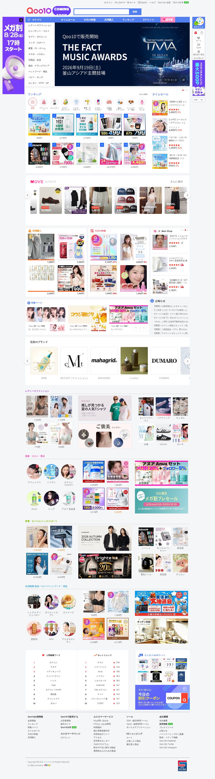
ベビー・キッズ (35, 77)
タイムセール (160, 94)
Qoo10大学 (178, 2)
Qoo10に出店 (164, 2)
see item (149, 399)
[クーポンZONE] (162, 697)
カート (133, 2)
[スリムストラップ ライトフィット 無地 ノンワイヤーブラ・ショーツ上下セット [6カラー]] (133, 250)
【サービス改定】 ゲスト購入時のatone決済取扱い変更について (171, 314)
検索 (135, 11)
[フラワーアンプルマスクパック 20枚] (71, 247)
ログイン (108, 2)
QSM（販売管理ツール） (137, 720)
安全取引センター (102, 741)
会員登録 (32, 720)
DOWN (202, 100)
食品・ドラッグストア (38, 65)
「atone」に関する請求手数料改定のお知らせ (171, 321)
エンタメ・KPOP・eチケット (41, 83)
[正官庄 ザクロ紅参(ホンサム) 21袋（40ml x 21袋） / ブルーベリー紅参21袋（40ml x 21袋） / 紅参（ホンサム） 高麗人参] (103, 278)
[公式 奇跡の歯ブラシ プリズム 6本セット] (103, 247)
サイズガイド (198, 58)
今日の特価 (100, 231)
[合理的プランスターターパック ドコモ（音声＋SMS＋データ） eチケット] (181, 676)
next (187, 195)
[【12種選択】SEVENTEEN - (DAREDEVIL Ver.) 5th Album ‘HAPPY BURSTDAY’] (156, 676)
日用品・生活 (34, 60)
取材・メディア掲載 (168, 737)
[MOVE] (167, 20)
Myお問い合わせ (101, 720)
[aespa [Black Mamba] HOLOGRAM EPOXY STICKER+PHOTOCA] (156, 664)
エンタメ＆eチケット (154, 655)
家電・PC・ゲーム (37, 48)
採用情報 (163, 724)
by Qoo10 (50, 181)
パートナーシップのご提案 (171, 734)
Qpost (144, 2)
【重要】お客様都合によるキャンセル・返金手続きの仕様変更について (171, 306)
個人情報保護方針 (102, 731)
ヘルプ (152, 2)
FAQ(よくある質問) (102, 724)
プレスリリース (166, 727)
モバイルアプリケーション (138, 727)
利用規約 (98, 727)
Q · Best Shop (165, 231)
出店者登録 (66, 720)
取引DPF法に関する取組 (104, 747)
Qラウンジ (65, 737)
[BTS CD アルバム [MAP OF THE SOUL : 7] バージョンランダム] (168, 664)
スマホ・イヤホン (36, 54)
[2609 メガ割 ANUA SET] (128, 314)
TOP (196, 100)
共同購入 (36, 231)
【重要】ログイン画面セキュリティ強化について (171, 325)
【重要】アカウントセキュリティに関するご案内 (171, 333)
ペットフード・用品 (37, 71)
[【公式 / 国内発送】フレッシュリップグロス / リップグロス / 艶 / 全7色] (133, 278)
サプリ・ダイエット (37, 36)
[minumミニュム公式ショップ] (46, 314)
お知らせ (160, 300)
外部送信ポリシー (102, 734)
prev (27, 195)
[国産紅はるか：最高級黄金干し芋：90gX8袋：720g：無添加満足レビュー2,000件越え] (41, 272)
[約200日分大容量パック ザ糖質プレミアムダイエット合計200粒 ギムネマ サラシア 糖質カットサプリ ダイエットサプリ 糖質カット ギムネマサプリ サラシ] (71, 278)
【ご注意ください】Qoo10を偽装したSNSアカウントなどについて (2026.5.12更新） (171, 310)
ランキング (34, 94)
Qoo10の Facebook (167, 741)
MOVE (36, 181)
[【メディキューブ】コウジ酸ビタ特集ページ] (87, 314)
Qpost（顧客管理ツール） (138, 724)
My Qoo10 (120, 2)
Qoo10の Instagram (168, 747)
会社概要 (163, 720)
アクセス (98, 737)
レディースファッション (39, 25)
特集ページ (36, 302)
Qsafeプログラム (101, 744)
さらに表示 (143, 94)
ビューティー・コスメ (38, 31)
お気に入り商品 (133, 741)
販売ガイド (66, 724)
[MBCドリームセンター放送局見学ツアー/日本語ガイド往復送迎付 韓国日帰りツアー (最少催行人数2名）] (181, 664)
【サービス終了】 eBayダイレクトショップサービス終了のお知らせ (171, 318)
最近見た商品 (132, 744)
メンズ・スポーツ (36, 42)
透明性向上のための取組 (105, 751)
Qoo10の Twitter (166, 744)
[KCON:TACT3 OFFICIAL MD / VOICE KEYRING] (143, 664)
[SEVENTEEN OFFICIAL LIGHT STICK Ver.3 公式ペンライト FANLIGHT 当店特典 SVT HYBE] (143, 676)
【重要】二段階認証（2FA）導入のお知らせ (171, 329)
